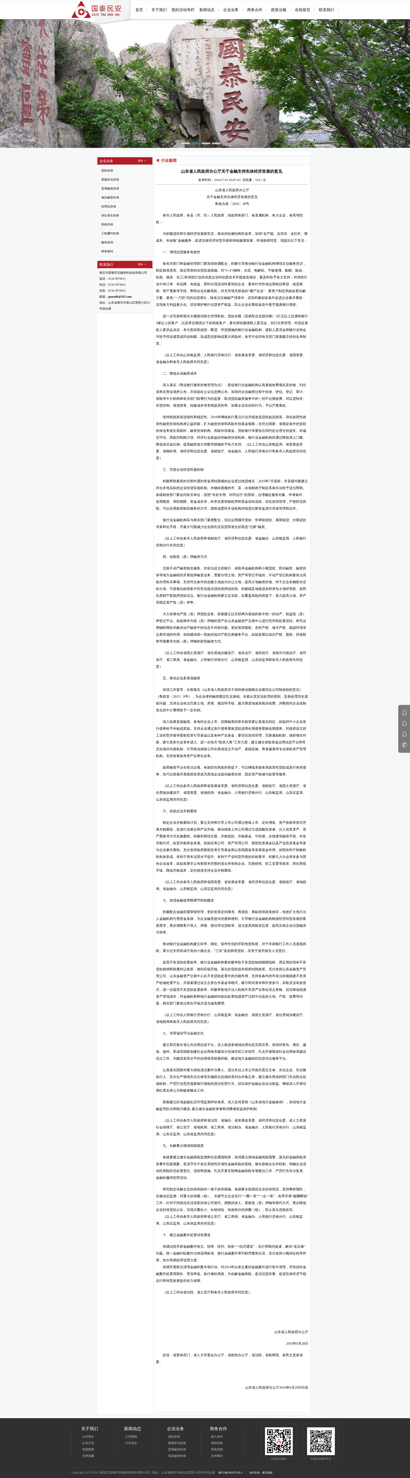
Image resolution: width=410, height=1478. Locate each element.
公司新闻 (131, 1436)
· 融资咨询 (106, 242)
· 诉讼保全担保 (109, 215)
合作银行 (217, 1455)
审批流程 (217, 1449)
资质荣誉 (88, 1449)
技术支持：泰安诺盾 (260, 1472)
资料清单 (217, 1443)
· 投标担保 (106, 224)
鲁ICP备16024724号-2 (230, 1472)
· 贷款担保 (106, 170)
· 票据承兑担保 (109, 179)
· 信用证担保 (107, 206)
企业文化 (88, 1443)
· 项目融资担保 (109, 197)
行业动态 (131, 1443)
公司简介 (88, 1436)
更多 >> (142, 160)
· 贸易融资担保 (109, 188)
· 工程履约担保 (109, 233)
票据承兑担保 (177, 1443)
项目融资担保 (177, 1455)
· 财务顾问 (106, 251)
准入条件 (217, 1436)
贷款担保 (174, 1436)
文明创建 (88, 1455)
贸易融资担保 (177, 1449)
